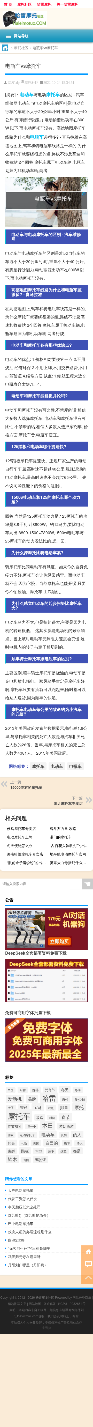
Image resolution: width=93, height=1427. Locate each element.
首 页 (8, 4)
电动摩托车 (27, 1135)
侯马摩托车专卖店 (21, 828)
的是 (11, 1143)
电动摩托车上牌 (19, 836)
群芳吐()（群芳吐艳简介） (29, 1215)
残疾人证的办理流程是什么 (29, 1231)
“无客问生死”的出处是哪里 (29, 1248)
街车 (67, 1143)
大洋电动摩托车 (20, 1190)
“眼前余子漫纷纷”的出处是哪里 (28, 862)
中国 (10, 1090)
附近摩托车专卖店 (68, 803)
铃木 (12, 1159)
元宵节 (50, 1089)
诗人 (79, 1143)
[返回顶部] (87, 1277)
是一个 (31, 1126)
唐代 (65, 1099)
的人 (77, 1135)
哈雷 (49, 1098)
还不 (51, 1151)
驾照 (26, 1160)
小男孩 (46, 1327)
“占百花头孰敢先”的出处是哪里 (71, 845)
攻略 (39, 1117)
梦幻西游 (66, 1126)
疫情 (64, 1135)
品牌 (32, 1099)
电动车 (27, 94)
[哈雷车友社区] (46, 18)
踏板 (25, 1151)
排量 (64, 1107)
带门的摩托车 (61, 836)
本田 (47, 1125)
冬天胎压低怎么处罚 (24, 1206)
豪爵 (11, 1151)
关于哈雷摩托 (67, 4)
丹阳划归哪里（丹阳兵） (28, 1264)
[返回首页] (87, 1251)
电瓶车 (37, 136)
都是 (77, 1151)
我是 (51, 1108)
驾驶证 (40, 1159)
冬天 (64, 1089)
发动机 (15, 1099)
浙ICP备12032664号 (71, 1303)
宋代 (23, 1107)
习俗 (23, 1090)
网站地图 (35, 1303)
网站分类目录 (82, 1297)
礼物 (24, 1143)
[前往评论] (87, 1264)
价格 (35, 1089)
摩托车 (53, 94)
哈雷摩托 (44, 4)
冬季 (78, 1090)
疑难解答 (49, 1303)
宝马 (38, 1107)
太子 (11, 1107)
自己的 (51, 1143)
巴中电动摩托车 (20, 1223)
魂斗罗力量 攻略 (63, 828)
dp (18, 83)
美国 (36, 1143)
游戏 (10, 1135)
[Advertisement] (46, 1380)
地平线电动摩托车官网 (68, 854)
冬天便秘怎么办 (19, 845)
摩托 (79, 1107)
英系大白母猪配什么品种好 (71, 862)
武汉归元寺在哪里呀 (24, 1256)
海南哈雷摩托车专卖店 (25, 854)
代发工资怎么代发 (22, 1198)
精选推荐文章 (17, 1303)
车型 (38, 1151)
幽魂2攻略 (16, 1240)
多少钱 (79, 1099)
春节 (65, 1117)
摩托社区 (24, 4)
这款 (63, 1151)
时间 (52, 1118)
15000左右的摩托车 (26, 787)
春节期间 (14, 1126)
